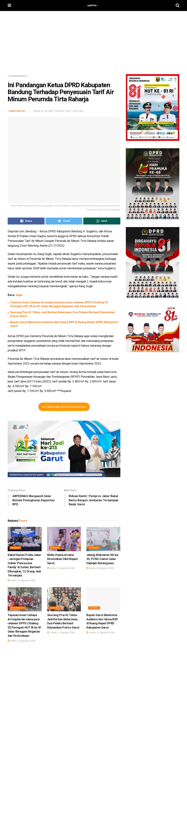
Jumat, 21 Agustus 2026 (62, 632)
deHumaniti (18, 608)
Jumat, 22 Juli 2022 (43, 111)
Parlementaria (18, 76)
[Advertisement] (93, 43)
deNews (15, 548)
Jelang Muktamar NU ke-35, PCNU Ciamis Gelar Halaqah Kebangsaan (102, 559)
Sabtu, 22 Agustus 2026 (22, 580)
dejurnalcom (17, 111)
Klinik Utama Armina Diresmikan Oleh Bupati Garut (62, 559)
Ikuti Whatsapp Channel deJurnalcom (64, 406)
